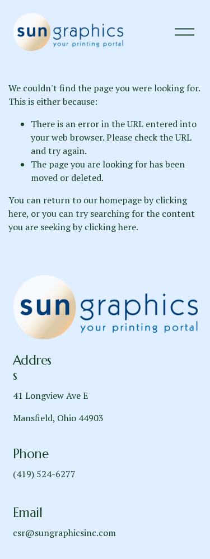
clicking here (110, 227)
